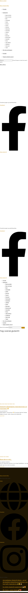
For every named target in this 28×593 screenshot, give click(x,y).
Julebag (7, 302)
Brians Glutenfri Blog (4, 5)
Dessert (7, 293)
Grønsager (7, 298)
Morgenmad (8, 308)
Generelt (7, 297)
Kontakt (4, 322)
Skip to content (3, 0)
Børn (6, 287)
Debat (6, 291)
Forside (4, 280)
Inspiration (7, 300)
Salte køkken (8, 313)
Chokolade (7, 289)
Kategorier (5, 282)
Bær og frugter (8, 286)
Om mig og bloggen (7, 321)
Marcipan (7, 306)
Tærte (6, 319)
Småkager (7, 315)
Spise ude (7, 317)
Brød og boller (8, 284)
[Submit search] (23, 327)
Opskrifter (7, 310)
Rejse (6, 311)
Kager (6, 304)
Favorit (6, 295)
